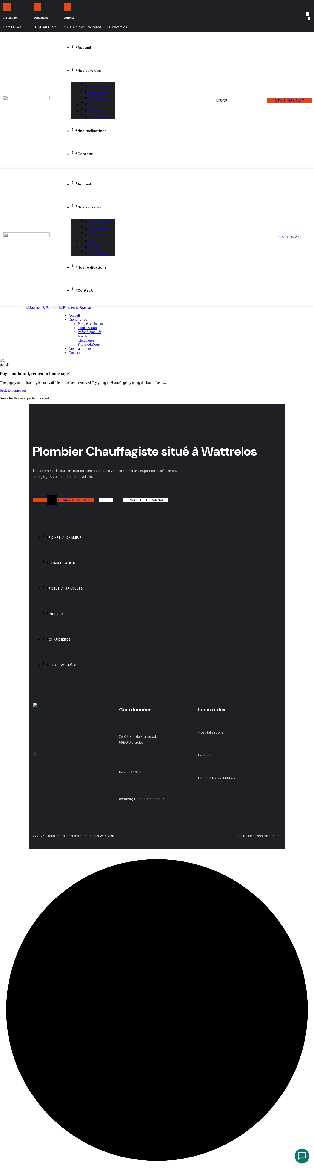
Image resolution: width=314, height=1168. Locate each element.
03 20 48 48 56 (130, 771)
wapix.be (107, 835)
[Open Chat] (302, 1156)
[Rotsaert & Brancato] (42, 308)
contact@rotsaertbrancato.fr (141, 798)
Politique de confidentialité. (259, 835)
